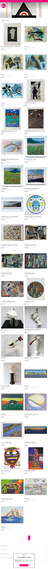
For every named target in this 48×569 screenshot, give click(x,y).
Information (4, 545)
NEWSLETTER (4, 549)
